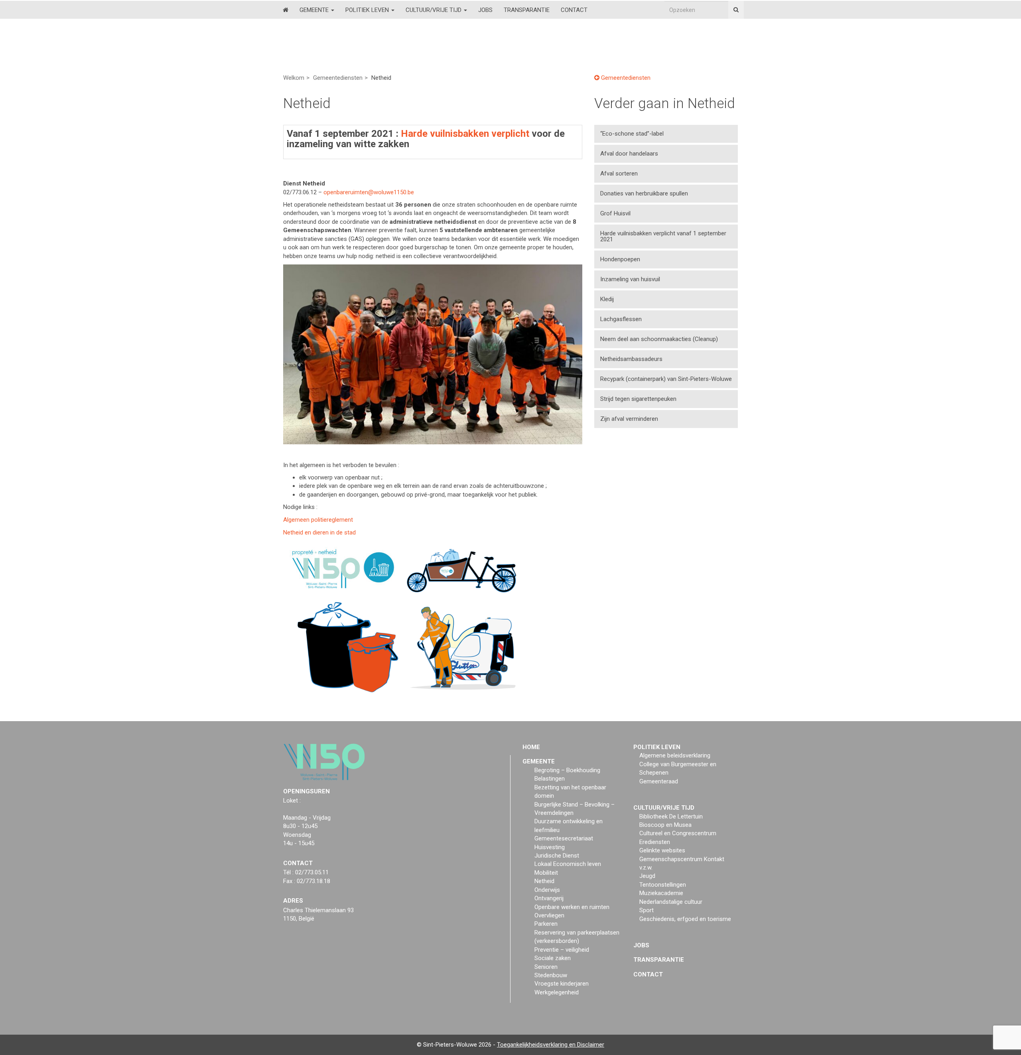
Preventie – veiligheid (561, 949)
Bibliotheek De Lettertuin (671, 816)
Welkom (293, 77)
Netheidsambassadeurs (631, 359)
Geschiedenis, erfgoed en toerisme (685, 919)
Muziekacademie (661, 893)
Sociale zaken (552, 958)
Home (531, 747)
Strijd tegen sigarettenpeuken (638, 398)
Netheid (544, 881)
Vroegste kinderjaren (561, 983)
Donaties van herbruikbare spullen (644, 193)
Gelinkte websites (662, 850)
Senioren (546, 966)
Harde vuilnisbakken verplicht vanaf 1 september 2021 (663, 236)
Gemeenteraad (658, 781)
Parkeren (546, 923)
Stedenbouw (550, 975)
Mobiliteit (546, 872)
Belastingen (549, 778)
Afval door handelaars (629, 153)
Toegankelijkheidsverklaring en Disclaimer (550, 1044)
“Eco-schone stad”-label (632, 133)
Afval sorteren (619, 173)
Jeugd (647, 875)
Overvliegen (549, 915)
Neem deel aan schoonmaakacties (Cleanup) (660, 339)
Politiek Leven (367, 10)
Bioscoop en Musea (665, 824)
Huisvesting (549, 847)
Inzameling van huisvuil (630, 279)
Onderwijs (547, 889)
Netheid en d (319, 532)
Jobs (485, 10)
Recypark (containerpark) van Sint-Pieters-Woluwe (666, 379)
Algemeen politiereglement (318, 519)
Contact (574, 10)
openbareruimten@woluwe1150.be (368, 192)
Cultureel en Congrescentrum (677, 833)
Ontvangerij (549, 898)
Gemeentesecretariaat (563, 838)
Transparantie (527, 10)
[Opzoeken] (736, 10)
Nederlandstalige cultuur (670, 901)
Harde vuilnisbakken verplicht (465, 133)
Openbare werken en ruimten (571, 907)
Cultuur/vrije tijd (434, 10)
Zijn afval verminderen (629, 418)
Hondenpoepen (620, 259)
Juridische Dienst (556, 855)
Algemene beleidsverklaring (674, 755)
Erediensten (654, 842)
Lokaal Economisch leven (567, 864)
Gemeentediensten (338, 77)
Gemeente (315, 10)
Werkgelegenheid (556, 992)
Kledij (607, 299)
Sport (646, 910)
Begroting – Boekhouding (567, 770)
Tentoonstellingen (662, 884)
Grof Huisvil (615, 213)
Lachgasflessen (621, 319)
